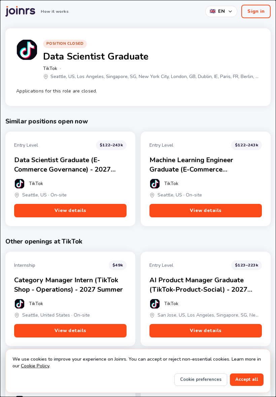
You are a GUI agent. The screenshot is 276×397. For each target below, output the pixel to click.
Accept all (246, 379)
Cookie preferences (200, 379)
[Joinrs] (20, 11)
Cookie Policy (35, 366)
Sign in (256, 11)
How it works (55, 11)
